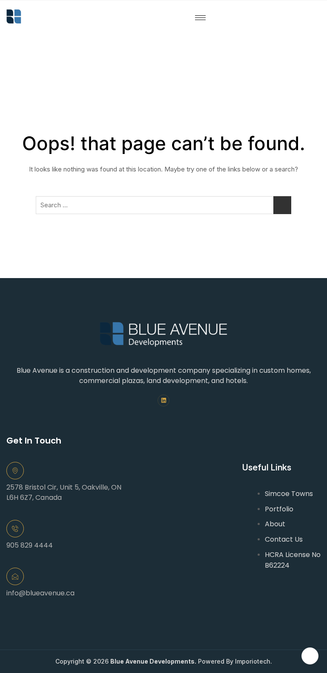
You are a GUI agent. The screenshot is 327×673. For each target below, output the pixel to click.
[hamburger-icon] (200, 17)
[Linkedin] (164, 401)
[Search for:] (163, 205)
